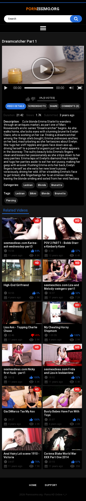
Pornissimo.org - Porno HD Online (44, 494)
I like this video (28, 99)
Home (32, 485)
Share (54, 106)
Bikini (33, 193)
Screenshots (37, 106)
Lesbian (28, 185)
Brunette (56, 185)
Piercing (11, 200)
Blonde (42, 185)
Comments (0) (70, 106)
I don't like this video (33, 99)
